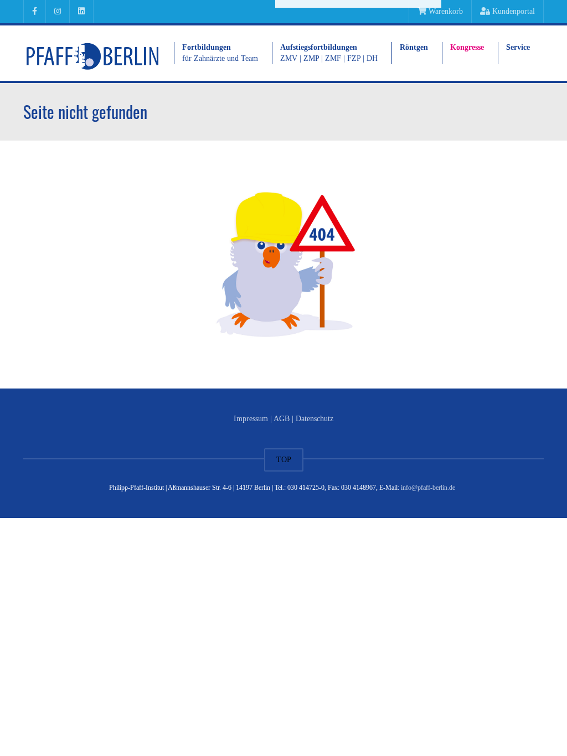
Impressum (251, 419)
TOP (283, 459)
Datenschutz (314, 419)
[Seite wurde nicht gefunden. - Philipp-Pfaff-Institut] (92, 53)
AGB (282, 419)
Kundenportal (512, 11)
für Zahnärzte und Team (220, 53)
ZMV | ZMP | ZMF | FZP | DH (329, 53)
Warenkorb (444, 11)
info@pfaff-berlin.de (428, 487)
